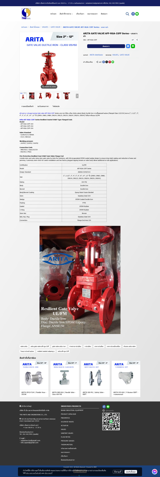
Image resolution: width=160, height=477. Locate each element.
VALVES (45, 27)
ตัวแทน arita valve (130, 346)
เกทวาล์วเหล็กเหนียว (113, 346)
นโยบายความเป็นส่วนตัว (33, 473)
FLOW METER (65, 437)
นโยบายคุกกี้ (48, 473)
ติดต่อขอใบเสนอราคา (68, 460)
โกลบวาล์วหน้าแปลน (27, 351)
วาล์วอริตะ (88, 346)
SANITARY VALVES (67, 433)
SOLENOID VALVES (67, 422)
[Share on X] (106, 62)
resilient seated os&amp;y (45, 351)
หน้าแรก (24, 27)
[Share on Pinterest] (109, 62)
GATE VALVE (55, 27)
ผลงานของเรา (65, 452)
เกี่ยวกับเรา (64, 456)
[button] (127, 14)
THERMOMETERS (67, 445)
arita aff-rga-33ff (63, 351)
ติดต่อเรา (106, 46)
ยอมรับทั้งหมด (131, 472)
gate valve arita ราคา (59, 346)
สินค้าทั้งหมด (35, 27)
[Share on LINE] (112, 62)
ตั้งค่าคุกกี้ (117, 472)
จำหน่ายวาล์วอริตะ (75, 346)
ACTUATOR (64, 425)
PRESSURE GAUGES (67, 441)
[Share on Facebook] (103, 62)
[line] (137, 14)
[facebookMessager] (154, 471)
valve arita (23, 346)
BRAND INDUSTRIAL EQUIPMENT (72, 410)
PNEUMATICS (65, 418)
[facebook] (133, 14)
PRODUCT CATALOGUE (68, 414)
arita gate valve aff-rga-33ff (40, 346)
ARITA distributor (96, 55)
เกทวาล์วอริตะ (98, 346)
